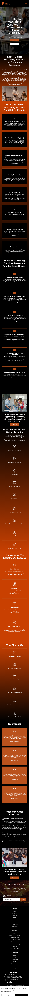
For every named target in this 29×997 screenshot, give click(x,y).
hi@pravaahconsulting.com (14, 976)
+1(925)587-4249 (11, 974)
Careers (14, 920)
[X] (9, 982)
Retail (14, 968)
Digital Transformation (14, 935)
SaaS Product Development (14, 966)
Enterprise (14, 957)
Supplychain (14, 959)
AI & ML (14, 933)
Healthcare (14, 955)
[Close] (27, 988)
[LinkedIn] (11, 982)
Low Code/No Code (14, 939)
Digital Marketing (14, 948)
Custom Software (14, 937)
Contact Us (14, 917)
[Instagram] (5, 982)
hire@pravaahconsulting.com (14, 977)
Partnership (14, 922)
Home (14, 911)
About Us (14, 915)
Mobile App (14, 946)
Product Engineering (14, 944)
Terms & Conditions (14, 926)
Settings (7, 995)
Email (4, 896)
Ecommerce (14, 942)
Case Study (14, 913)
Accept (21, 995)
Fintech (14, 961)
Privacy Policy (14, 924)
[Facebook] (7, 982)
